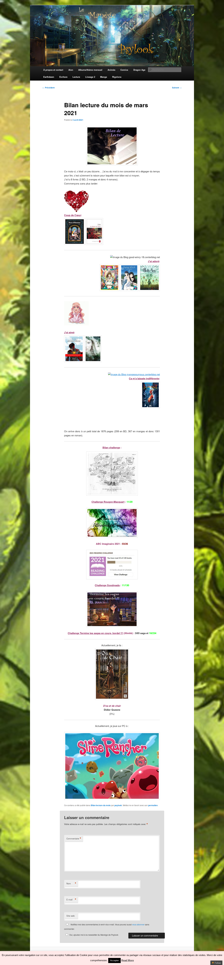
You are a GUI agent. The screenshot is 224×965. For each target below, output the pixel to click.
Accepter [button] (114, 960)
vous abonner (138, 924)
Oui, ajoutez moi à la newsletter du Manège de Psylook (93, 934)
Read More (127, 960)
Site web (70, 915)
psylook (118, 805)
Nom (71, 883)
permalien (153, 805)
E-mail (71, 899)
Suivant (177, 87)
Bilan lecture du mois (101, 805)
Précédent (48, 87)
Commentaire (73, 838)
